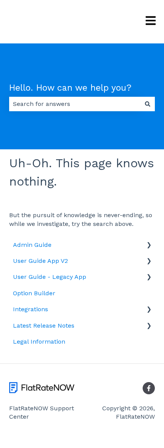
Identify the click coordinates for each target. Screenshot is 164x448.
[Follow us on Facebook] (149, 388)
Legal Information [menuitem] (39, 341)
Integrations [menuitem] (30, 309)
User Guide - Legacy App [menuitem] (49, 276)
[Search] (147, 104)
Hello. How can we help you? (70, 88)
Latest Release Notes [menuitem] (43, 325)
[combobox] (74, 104)
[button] (149, 245)
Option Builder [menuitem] (34, 293)
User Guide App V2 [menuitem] (40, 260)
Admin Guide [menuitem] (32, 244)
